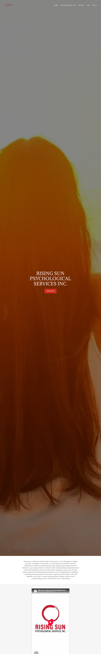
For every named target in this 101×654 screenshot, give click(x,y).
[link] (9, 5)
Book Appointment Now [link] (68, 5)
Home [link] (56, 5)
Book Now (50, 291)
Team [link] (88, 5)
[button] (94, 5)
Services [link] (81, 5)
